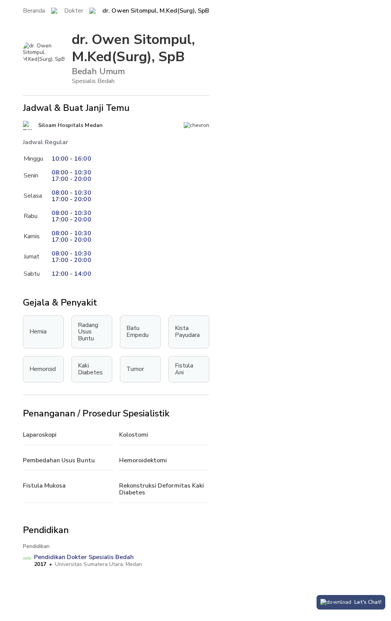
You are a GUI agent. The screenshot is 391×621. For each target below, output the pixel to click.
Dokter (73, 11)
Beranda (34, 11)
